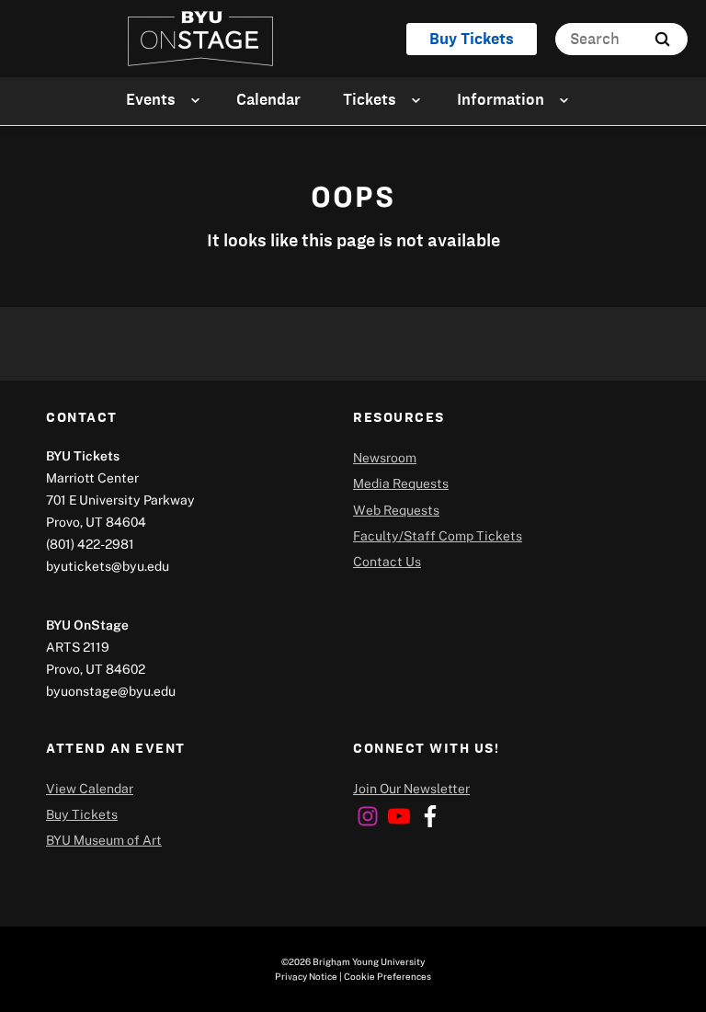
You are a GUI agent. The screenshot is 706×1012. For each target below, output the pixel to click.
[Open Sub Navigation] (198, 99)
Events (151, 99)
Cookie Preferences (387, 976)
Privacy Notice (306, 976)
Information (500, 99)
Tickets (369, 99)
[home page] (200, 38)
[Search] (662, 39)
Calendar (268, 99)
